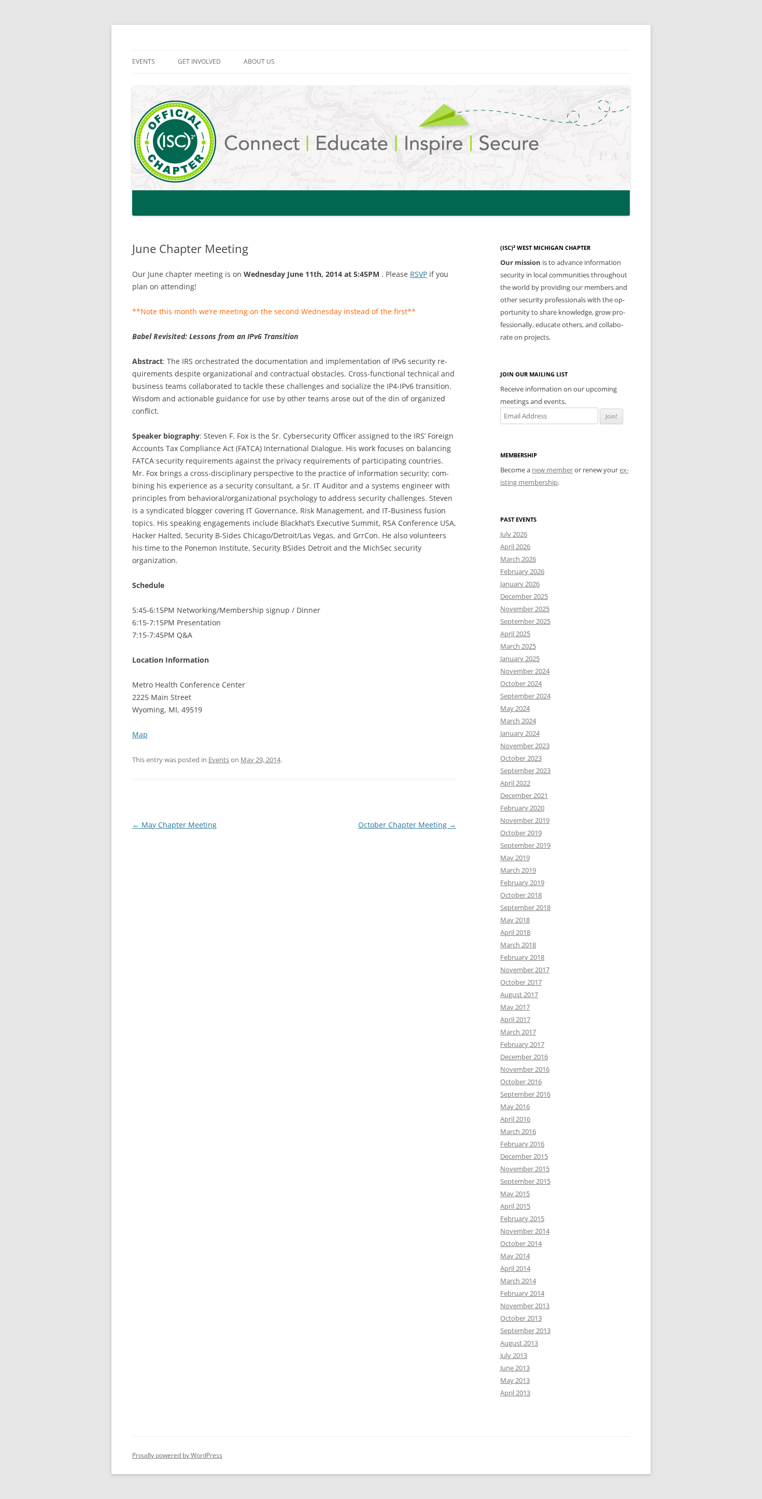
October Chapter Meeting (407, 825)
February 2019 (522, 882)
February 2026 (522, 571)
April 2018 (515, 932)
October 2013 (521, 1318)
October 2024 (521, 683)
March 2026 (518, 559)
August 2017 (519, 994)
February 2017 (522, 1044)
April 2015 (515, 1206)
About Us (259, 61)
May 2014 (515, 1255)
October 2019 (521, 832)
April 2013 (515, 1392)
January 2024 (520, 733)
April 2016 (515, 1119)
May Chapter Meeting (174, 825)
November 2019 (524, 820)
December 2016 (524, 1056)
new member (552, 469)
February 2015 (522, 1218)
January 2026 (520, 584)
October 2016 (521, 1081)
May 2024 (515, 708)
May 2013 (515, 1380)
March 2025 (518, 646)
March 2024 (518, 720)
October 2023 (521, 758)
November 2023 (524, 745)
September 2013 (525, 1330)
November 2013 (524, 1305)
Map (140, 734)
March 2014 (518, 1280)
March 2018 (518, 944)
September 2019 (525, 845)
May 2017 (515, 1007)
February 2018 (522, 957)
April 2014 (515, 1268)
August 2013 (519, 1343)
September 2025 (525, 621)
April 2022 (515, 783)
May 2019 (515, 857)
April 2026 (515, 546)
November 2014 (524, 1231)
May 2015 (515, 1193)
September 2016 (525, 1094)
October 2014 (521, 1243)
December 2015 (524, 1156)
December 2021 (524, 795)
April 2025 (515, 633)
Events (143, 61)
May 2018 (515, 919)
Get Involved (199, 61)
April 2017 (515, 1019)
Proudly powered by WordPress (177, 1455)
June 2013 (515, 1367)
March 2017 (518, 1031)
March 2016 (518, 1131)
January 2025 (520, 658)
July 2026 (513, 534)
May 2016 (515, 1106)
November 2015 (524, 1168)
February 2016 (522, 1143)
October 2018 (521, 895)
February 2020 (522, 807)
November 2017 (524, 969)
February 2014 (522, 1293)
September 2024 (525, 696)
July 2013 (513, 1355)
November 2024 (524, 671)
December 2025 (524, 596)
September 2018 (525, 907)
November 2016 (524, 1069)
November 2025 (524, 608)
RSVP (418, 274)
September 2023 (525, 770)
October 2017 (521, 982)
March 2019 (518, 870)
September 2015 (525, 1181)
